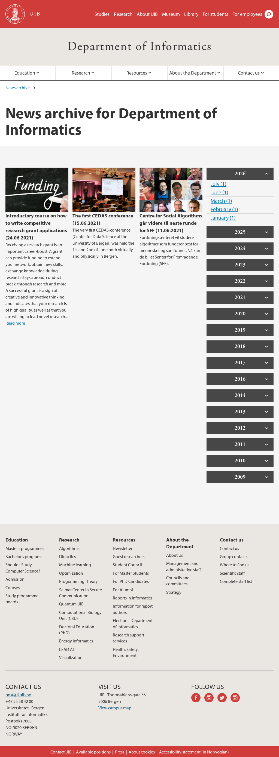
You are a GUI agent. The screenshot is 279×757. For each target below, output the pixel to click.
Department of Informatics (139, 46)
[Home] (15, 14)
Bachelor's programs (23, 556)
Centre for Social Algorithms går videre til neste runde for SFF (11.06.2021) (171, 223)
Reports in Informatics (132, 598)
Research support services (128, 638)
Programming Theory (78, 581)
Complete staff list (236, 581)
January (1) (223, 217)
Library (191, 14)
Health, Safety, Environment (125, 652)
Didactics (67, 556)
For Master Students (131, 573)
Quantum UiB (71, 604)
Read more (15, 323)
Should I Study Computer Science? (22, 567)
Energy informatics (76, 641)
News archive (17, 87)
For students (215, 14)
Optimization (71, 573)
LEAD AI (66, 649)
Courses (12, 587)
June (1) (219, 192)
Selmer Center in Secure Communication (80, 592)
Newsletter (122, 548)
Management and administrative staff (183, 566)
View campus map (114, 707)
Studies (102, 14)
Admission (15, 579)
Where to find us (234, 564)
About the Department (192, 73)
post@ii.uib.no (18, 694)
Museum (171, 14)
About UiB (147, 14)
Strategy (173, 592)
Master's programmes (24, 548)
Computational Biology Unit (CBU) (80, 615)
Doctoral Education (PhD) (76, 629)
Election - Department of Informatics (133, 623)
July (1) (218, 183)
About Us (174, 555)
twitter (224, 698)
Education (24, 73)
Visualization (71, 657)
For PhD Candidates (131, 581)
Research (123, 14)
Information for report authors (133, 609)
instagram (210, 698)
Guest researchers (128, 556)
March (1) (221, 200)
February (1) (224, 209)
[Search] (269, 14)
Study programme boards (21, 598)
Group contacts (233, 556)
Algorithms (69, 548)
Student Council (127, 564)
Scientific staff (232, 573)
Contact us (249, 73)
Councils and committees (178, 580)
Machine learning (75, 564)
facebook (197, 698)
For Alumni (123, 589)
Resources (136, 73)
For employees (247, 14)
